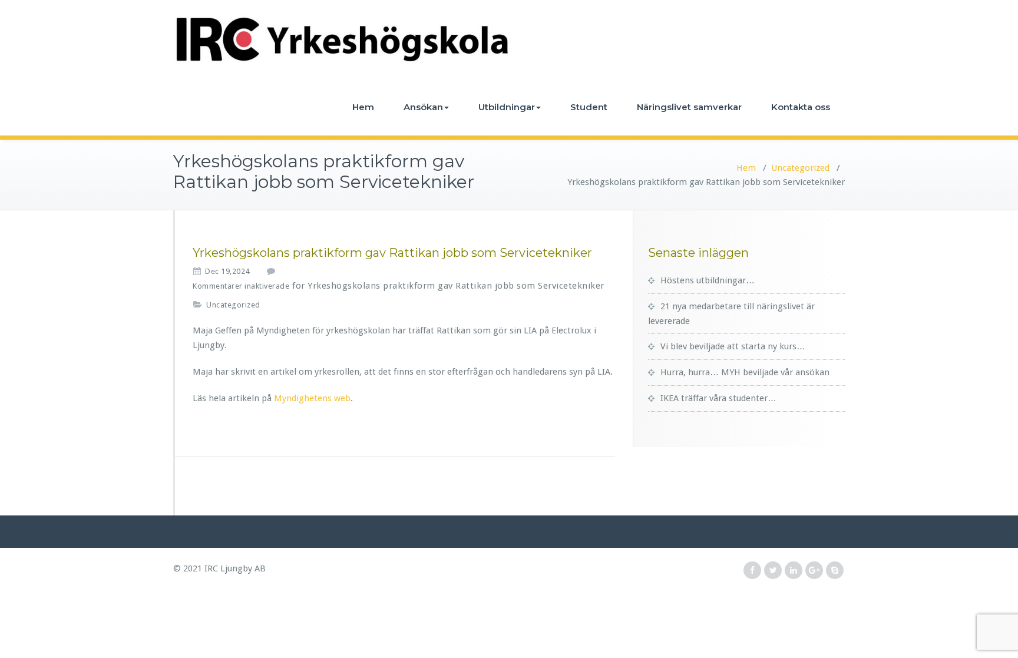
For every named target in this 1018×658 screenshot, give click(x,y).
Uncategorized (800, 168)
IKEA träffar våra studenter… (718, 398)
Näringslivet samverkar (689, 107)
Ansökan (423, 107)
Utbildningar (506, 107)
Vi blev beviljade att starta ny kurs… (732, 346)
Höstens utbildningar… (707, 280)
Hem (363, 107)
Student (588, 107)
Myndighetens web (312, 398)
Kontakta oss (800, 107)
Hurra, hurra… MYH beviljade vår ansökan (744, 372)
